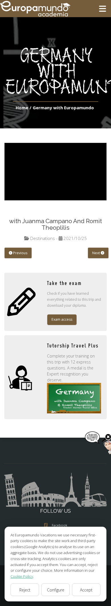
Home (22, 107)
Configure (55, 590)
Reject (24, 590)
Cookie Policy (22, 576)
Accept (86, 590)
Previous (19, 253)
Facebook (59, 525)
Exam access (62, 319)
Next (96, 253)
